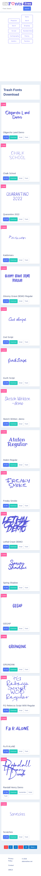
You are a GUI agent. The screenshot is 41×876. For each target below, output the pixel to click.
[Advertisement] (20, 62)
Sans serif (27, 18)
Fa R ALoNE (9, 746)
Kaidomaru (8, 255)
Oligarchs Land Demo (13, 132)
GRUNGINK (9, 664)
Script (14, 31)
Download (13, 137)
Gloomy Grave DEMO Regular (18, 296)
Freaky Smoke (10, 501)
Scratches (8, 832)
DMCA (10, 870)
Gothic (14, 41)
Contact (11, 865)
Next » (33, 847)
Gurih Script (9, 378)
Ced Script (8, 337)
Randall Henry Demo (13, 787)
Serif (14, 26)
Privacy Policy (10, 860)
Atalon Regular (10, 460)
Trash (26, 137)
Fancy (27, 36)
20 (26, 847)
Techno (27, 41)
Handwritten (28, 31)
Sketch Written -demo (13, 419)
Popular (14, 20)
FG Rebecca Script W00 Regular (19, 705)
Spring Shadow (10, 583)
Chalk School (9, 173)
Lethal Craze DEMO (13, 542)
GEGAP (7, 623)
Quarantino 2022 (11, 214)
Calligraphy (14, 36)
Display (27, 26)
